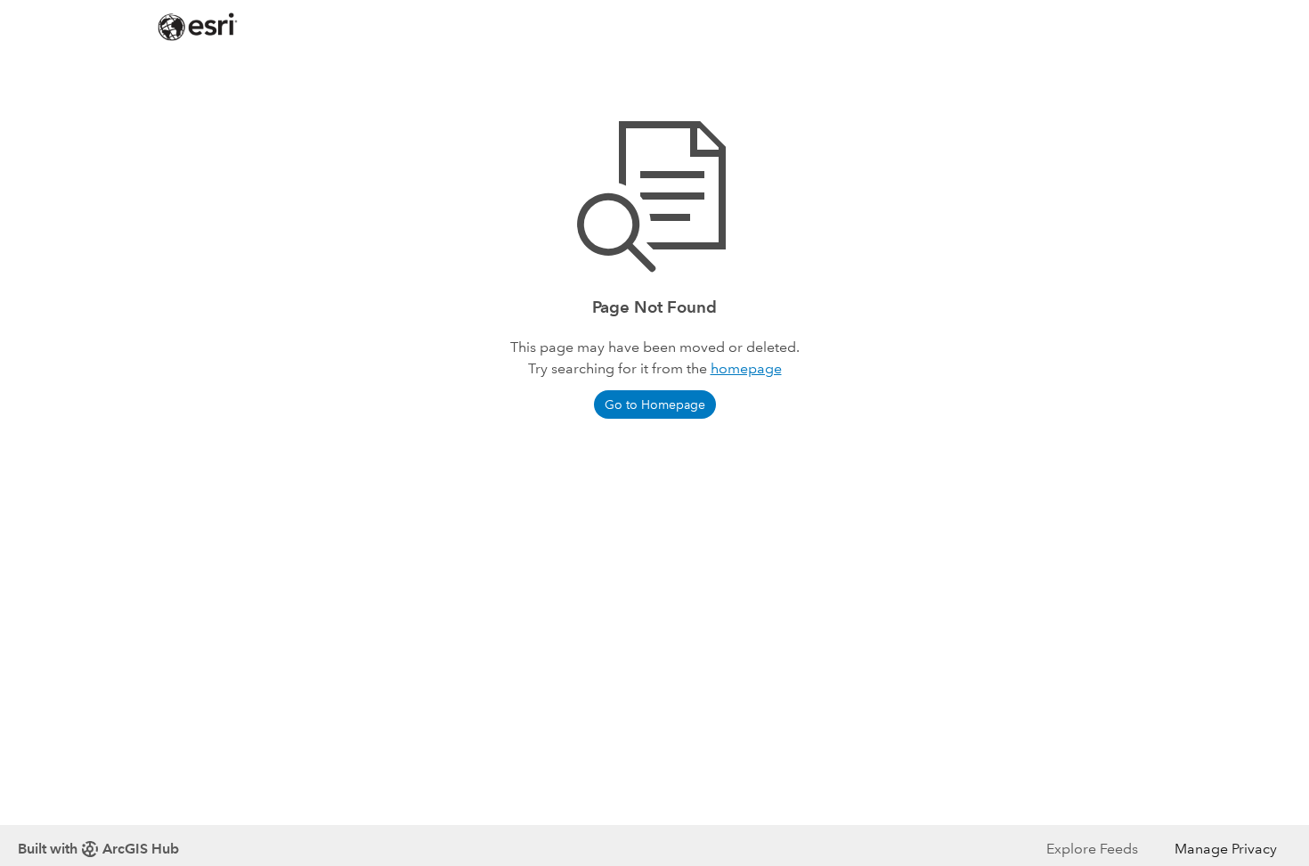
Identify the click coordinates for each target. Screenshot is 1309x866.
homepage (746, 368)
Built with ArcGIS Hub (98, 848)
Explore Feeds (1092, 848)
